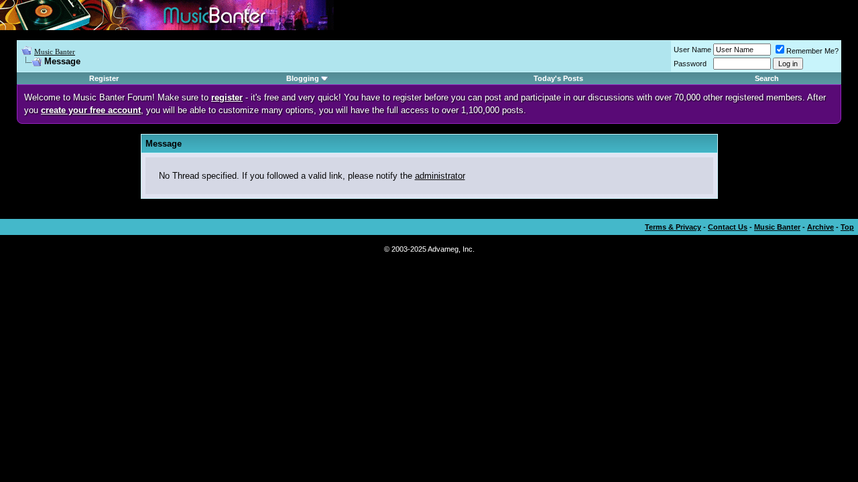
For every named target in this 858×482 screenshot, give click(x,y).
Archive (820, 227)
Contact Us (727, 227)
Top (847, 227)
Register (104, 78)
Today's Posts (558, 78)
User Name (692, 50)
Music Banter (54, 52)
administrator (440, 176)
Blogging (302, 78)
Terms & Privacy (673, 227)
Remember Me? (812, 51)
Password (690, 64)
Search (767, 78)
